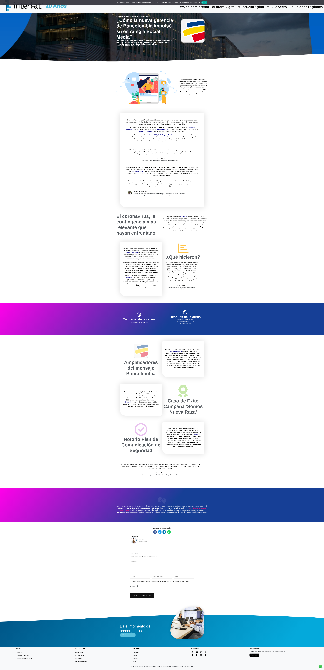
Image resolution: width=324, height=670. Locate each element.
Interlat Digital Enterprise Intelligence (163, 135)
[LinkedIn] (201, 652)
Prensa (135, 655)
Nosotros (19, 652)
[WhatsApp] (201, 655)
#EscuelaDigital (79, 655)
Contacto (136, 652)
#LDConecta (78, 658)
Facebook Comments (150, 557)
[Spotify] (205, 655)
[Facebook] (192, 652)
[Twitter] (197, 653)
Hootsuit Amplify (176, 351)
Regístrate (254, 655)
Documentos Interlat (23, 655)
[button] (155, 532)
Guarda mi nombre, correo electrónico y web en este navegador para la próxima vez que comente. (161, 581)
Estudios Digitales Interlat (24, 658)
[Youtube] (192, 655)
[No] (322, 2)
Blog (134, 661)
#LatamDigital (79, 652)
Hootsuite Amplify (146, 131)
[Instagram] (205, 652)
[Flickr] (196, 655)
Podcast (135, 658)
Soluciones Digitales (81, 661)
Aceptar (204, 2)
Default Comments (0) (136, 557)
